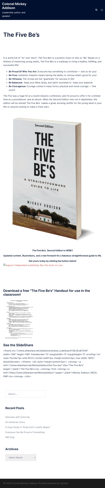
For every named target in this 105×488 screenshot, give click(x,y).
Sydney (64, 483)
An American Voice (15, 422)
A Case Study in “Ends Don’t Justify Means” (27, 427)
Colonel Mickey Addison (14, 6)
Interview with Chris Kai (17, 417)
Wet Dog (9, 437)
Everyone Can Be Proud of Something (25, 432)
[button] (96, 10)
